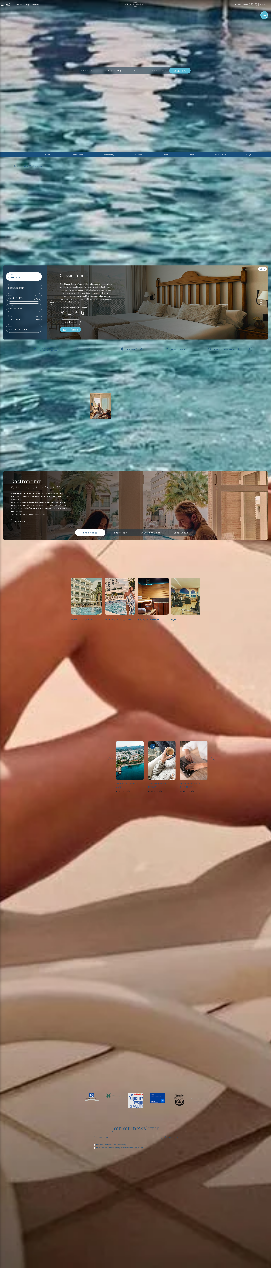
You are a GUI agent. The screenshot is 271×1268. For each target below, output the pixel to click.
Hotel (22, 155)
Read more (70, 322)
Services (138, 155)
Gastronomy (108, 155)
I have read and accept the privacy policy (111, 1145)
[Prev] (111, 759)
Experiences (31, 5)
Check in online (241, 5)
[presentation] (250, 349)
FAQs (248, 155)
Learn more (20, 521)
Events (165, 155)
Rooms (48, 155)
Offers (191, 155)
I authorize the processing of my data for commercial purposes (119, 1148)
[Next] (213, 759)
